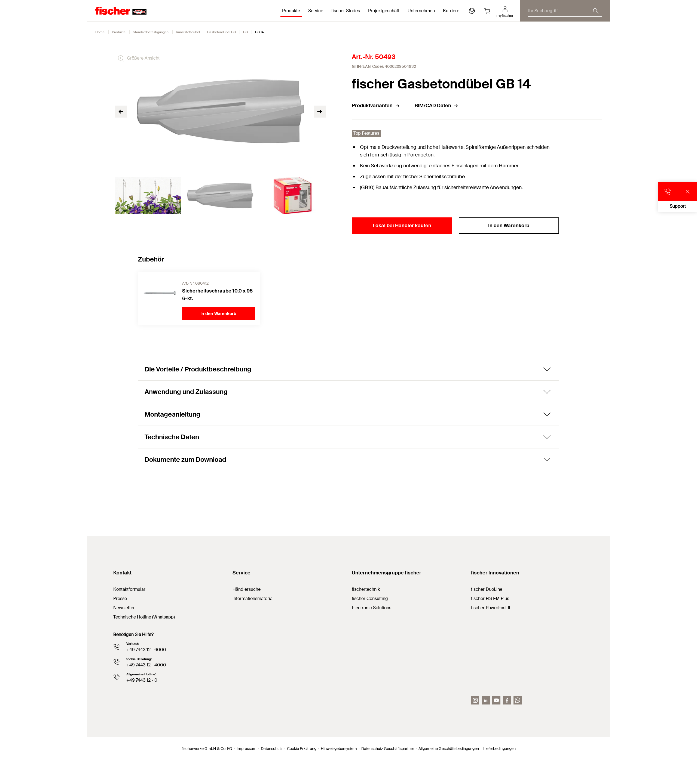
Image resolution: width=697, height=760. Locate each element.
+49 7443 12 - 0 (141, 680)
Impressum (246, 748)
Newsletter (124, 608)
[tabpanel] (148, 195)
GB (245, 32)
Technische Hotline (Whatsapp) (144, 617)
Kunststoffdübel (188, 32)
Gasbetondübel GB (221, 32)
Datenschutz (272, 748)
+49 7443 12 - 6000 (146, 650)
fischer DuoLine (486, 589)
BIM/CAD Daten (433, 105)
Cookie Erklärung (301, 748)
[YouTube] (496, 700)
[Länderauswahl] (472, 11)
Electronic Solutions (371, 608)
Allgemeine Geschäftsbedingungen (448, 748)
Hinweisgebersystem (339, 748)
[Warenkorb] (487, 11)
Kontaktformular (129, 589)
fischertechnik (366, 589)
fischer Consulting (370, 598)
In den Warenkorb (508, 225)
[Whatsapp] (517, 700)
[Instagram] (475, 700)
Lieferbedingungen (499, 748)
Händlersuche (247, 589)
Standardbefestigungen (151, 32)
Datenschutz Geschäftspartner (387, 748)
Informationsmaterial (253, 598)
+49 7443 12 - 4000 (146, 665)
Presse (120, 598)
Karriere (451, 11)
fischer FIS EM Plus (490, 598)
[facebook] (507, 700)
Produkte (119, 32)
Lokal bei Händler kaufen (402, 225)
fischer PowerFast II (490, 608)
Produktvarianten (372, 105)
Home (100, 32)
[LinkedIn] (486, 700)
